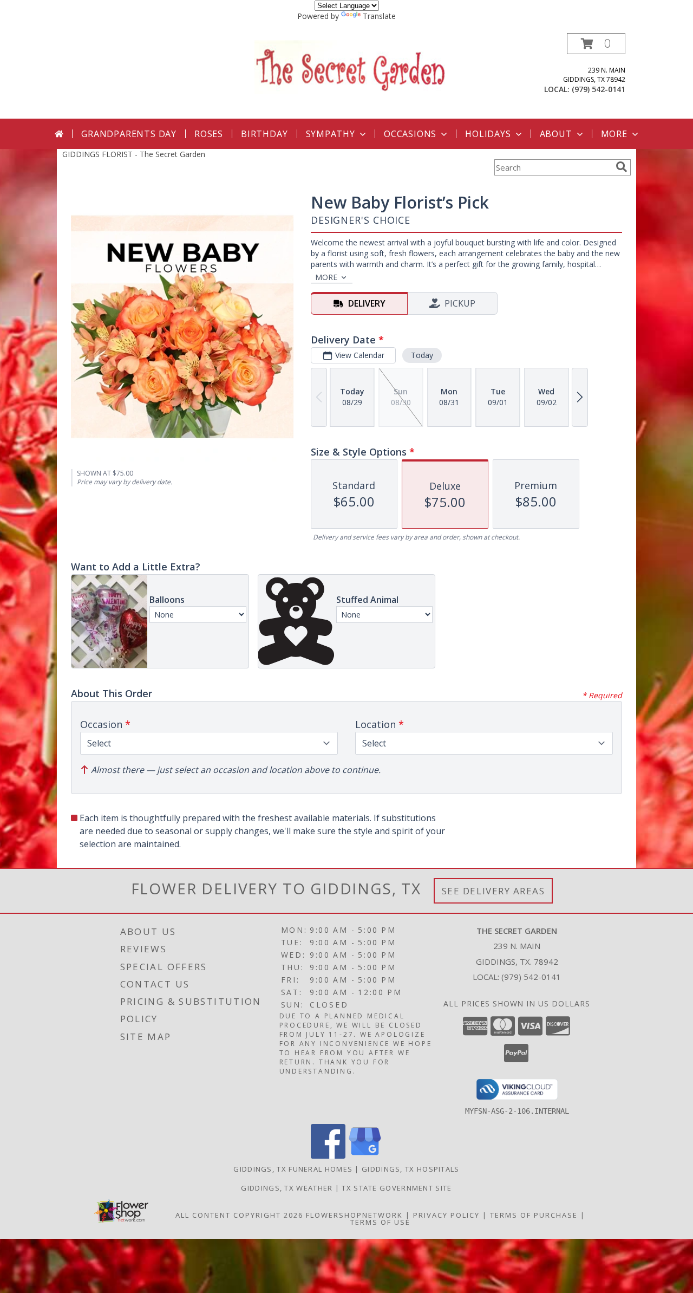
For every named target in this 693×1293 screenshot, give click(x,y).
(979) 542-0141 (598, 89)
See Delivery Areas (493, 891)
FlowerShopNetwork (354, 1215)
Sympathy (330, 134)
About (556, 134)
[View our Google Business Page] (365, 1156)
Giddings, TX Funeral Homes (292, 1169)
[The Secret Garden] (350, 66)
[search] (621, 167)
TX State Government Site (397, 1188)
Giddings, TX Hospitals (411, 1169)
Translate (379, 16)
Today (422, 355)
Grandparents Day (128, 134)
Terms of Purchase (534, 1215)
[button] (596, 43)
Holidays (488, 134)
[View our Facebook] (328, 1156)
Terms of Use (380, 1222)
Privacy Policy (446, 1215)
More (614, 134)
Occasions (410, 134)
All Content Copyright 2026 (239, 1215)
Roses (208, 134)
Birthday (264, 134)
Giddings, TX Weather (286, 1188)
